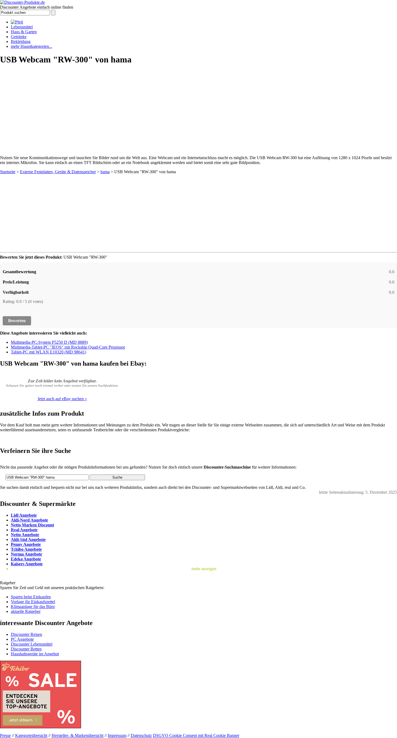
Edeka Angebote (26, 559)
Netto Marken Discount (32, 525)
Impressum (117, 735)
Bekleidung (21, 41)
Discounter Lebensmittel (31, 644)
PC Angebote (22, 639)
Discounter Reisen (26, 634)
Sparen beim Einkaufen (31, 597)
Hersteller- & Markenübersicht (77, 735)
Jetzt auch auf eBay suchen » (62, 398)
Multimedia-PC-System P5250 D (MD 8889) (49, 342)
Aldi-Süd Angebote (28, 539)
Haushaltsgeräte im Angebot (35, 654)
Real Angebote (24, 529)
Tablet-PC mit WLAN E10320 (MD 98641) (48, 352)
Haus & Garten (24, 31)
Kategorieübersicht (31, 735)
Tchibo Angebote (26, 549)
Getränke (18, 36)
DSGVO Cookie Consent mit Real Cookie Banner (196, 735)
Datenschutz (141, 735)
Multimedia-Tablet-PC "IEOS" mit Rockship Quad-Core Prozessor (68, 347)
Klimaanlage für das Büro (33, 606)
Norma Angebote (26, 554)
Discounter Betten (26, 649)
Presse (5, 735)
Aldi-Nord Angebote (29, 520)
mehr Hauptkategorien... (31, 46)
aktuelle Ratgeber (26, 611)
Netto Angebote (25, 534)
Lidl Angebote (24, 515)
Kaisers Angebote (27, 564)
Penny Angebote (26, 544)
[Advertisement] (198, 108)
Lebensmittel (22, 27)
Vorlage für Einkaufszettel (33, 601)
